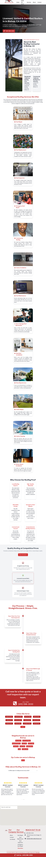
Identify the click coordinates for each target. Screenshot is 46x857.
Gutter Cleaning (20, 436)
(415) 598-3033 (10, 31)
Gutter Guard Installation (19, 465)
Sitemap (37, 852)
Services (29, 2)
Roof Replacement (21, 150)
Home (17, 2)
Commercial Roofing (19, 239)
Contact (40, 2)
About (34, 2)
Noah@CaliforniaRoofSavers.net (34, 838)
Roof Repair (19, 122)
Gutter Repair (20, 409)
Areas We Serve (22, 2)
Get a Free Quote (23, 554)
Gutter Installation (21, 267)
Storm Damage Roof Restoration (21, 324)
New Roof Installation (19, 354)
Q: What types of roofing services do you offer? (19, 770)
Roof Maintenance (21, 295)
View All (23, 726)
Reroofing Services (21, 383)
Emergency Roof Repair (20, 206)
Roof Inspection (20, 178)
